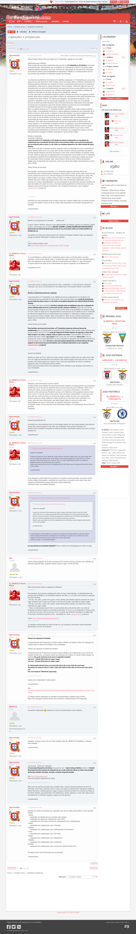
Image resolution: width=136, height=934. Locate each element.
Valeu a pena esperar (111, 257)
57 (28, 49)
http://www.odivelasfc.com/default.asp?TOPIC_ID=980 (50, 245)
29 (126, 925)
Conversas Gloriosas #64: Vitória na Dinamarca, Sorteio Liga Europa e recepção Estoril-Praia (114, 265)
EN (13, 22)
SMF (71, 912)
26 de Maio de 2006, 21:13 (35, 737)
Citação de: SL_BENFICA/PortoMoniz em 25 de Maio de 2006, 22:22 (51, 498)
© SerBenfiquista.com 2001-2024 (17, 930)
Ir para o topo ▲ (124, 922)
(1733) (115, 364)
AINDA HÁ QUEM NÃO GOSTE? (115, 288)
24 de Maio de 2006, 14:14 (35, 281)
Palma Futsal (110, 85)
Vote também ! (114, 151)
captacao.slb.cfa (76, 614)
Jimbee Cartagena (112, 54)
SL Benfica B (110, 95)
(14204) (115, 403)
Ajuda (108, 922)
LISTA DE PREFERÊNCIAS (113, 286)
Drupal (77, 912)
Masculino (105, 41)
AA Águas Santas (112, 63)
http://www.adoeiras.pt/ (39, 776)
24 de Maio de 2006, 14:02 (35, 253)
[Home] (28, 14)
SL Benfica (109, 51)
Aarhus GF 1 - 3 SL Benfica (114, 360)
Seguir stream (114, 221)
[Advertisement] (75, 16)
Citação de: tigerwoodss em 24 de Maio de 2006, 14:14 (47, 448)
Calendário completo (113, 98)
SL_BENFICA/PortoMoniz (17, 254)
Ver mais (114, 206)
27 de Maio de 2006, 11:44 (35, 762)
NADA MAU (108, 283)
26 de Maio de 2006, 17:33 (35, 635)
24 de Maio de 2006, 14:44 (35, 416)
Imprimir (10, 44)
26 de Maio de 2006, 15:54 (35, 583)
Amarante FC (110, 91)
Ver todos (113, 466)
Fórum (66, 22)
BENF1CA (13, 707)
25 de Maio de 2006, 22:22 (35, 443)
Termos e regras (114, 922)
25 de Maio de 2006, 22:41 (35, 492)
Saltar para (62, 877)
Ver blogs (120, 308)
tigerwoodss (14, 55)
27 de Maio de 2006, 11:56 (35, 807)
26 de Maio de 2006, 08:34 (35, 558)
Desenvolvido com (63, 912)
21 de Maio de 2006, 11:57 (34, 55)
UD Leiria (109, 72)
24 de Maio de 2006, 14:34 (35, 380)
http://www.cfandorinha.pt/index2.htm (46, 618)
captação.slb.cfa (33, 188)
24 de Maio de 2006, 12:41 (35, 217)
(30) (115, 328)
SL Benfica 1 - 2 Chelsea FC (115, 397)
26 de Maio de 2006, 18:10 (35, 707)
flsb (10, 558)
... (26, 49)
